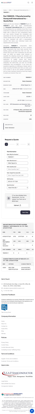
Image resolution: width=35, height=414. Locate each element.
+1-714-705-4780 (7, 290)
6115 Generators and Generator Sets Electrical (20, 105)
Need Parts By (11, 185)
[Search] (28, 2)
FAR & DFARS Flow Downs (8, 383)
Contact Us (4, 326)
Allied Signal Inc (25, 85)
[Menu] (32, 2)
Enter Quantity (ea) (12, 166)
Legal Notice (4, 381)
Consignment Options (7, 386)
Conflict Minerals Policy (7, 347)
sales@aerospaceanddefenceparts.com (13, 288)
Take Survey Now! (6, 312)
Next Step (25, 212)
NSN (10, 10)
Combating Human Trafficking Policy (10, 349)
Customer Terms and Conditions (9, 361)
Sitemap (3, 333)
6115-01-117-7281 (17, 89)
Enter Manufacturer (12, 160)
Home (5, 10)
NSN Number (10, 179)
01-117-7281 (21, 100)
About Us (3, 323)
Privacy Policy (4, 342)
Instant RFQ (4, 328)
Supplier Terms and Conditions (9, 358)
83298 (28, 96)
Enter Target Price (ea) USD (13, 172)
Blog (2, 331)
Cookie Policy (4, 345)
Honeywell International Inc (21, 10)
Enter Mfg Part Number (13, 154)
